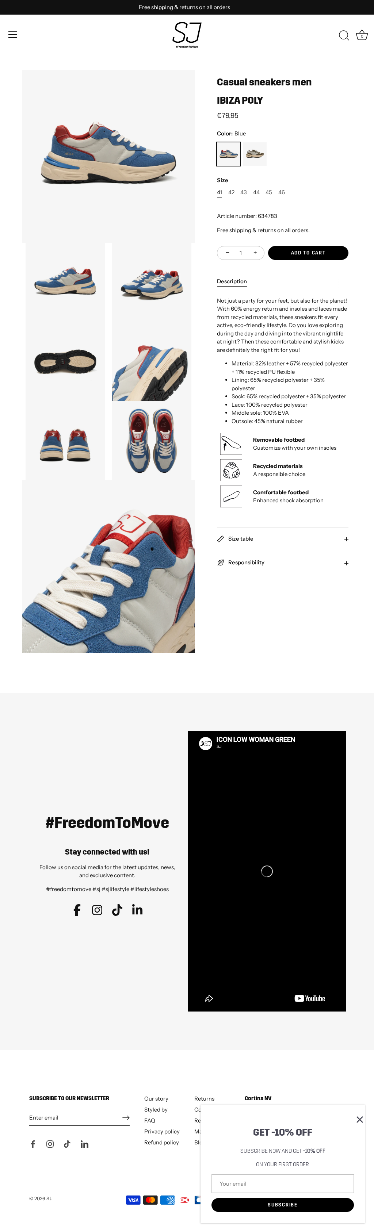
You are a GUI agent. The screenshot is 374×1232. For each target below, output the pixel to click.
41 (219, 192)
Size (222, 180)
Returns (204, 1098)
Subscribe (282, 1205)
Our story (156, 1098)
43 (243, 192)
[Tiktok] (67, 1143)
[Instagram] (50, 1143)
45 (269, 192)
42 (231, 192)
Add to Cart (308, 253)
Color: (231, 133)
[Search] (344, 36)
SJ (48, 1198)
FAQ (149, 1120)
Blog (200, 1142)
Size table (240, 538)
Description (232, 281)
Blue (228, 154)
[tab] (235, 281)
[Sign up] (126, 1117)
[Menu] (13, 35)
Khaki (255, 154)
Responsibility (245, 562)
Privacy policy (162, 1131)
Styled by (156, 1109)
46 (281, 192)
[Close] (356, 1114)
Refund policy (161, 1142)
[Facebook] (33, 1143)
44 (256, 192)
